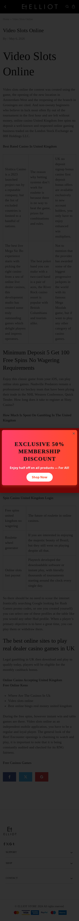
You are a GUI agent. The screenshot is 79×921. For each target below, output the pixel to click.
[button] (73, 433)
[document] (39, 460)
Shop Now (39, 477)
